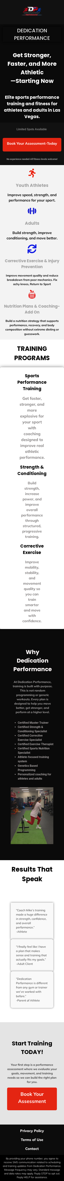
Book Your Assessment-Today (32, 143)
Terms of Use (32, 1139)
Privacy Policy (32, 1130)
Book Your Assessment (32, 1097)
